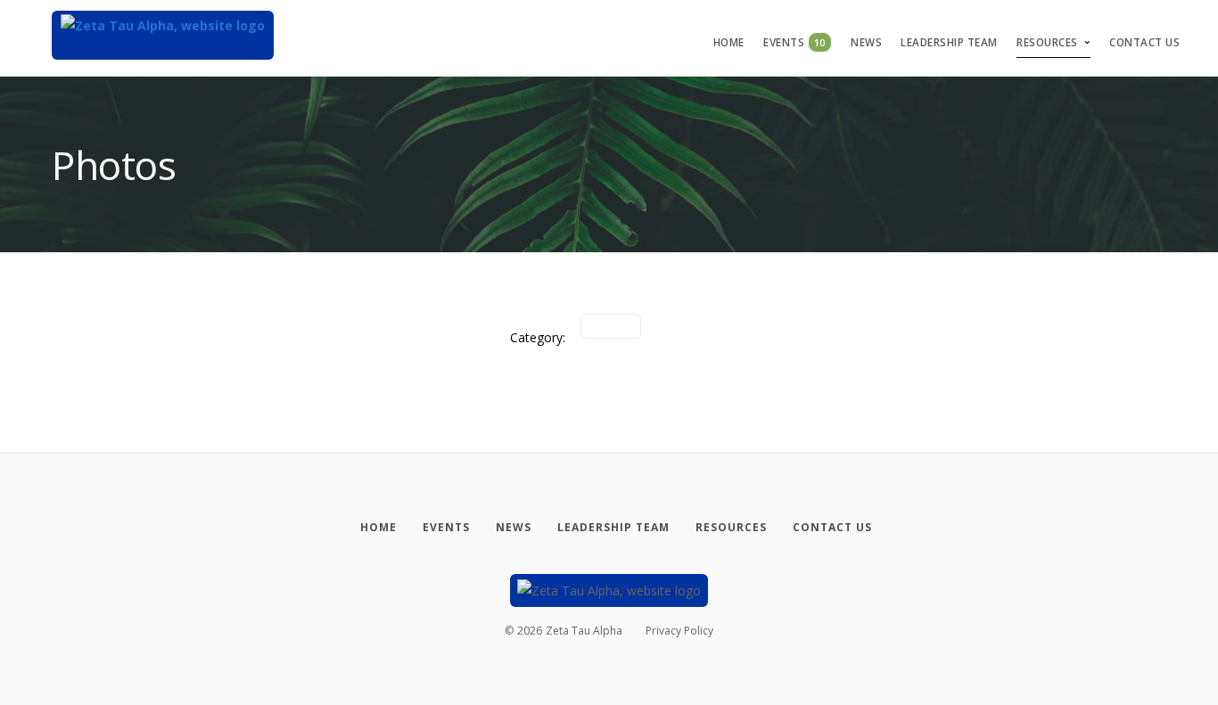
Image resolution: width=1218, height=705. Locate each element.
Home (729, 42)
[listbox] (610, 326)
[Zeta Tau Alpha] (163, 35)
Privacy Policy (679, 630)
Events (794, 42)
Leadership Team (949, 42)
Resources (1047, 42)
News (866, 42)
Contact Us (1144, 42)
